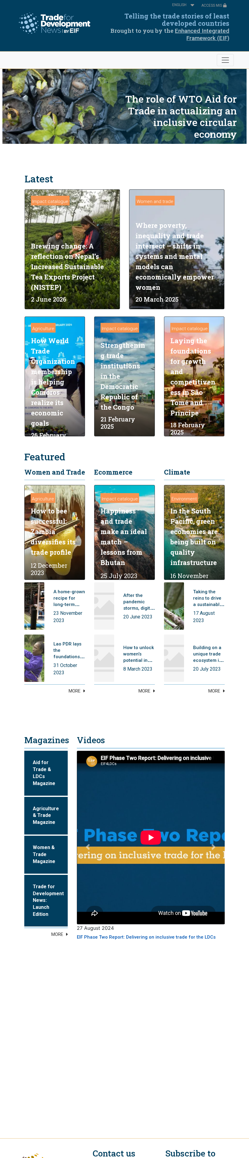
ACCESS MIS (212, 5)
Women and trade (155, 201)
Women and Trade (54, 472)
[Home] (54, 23)
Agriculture (43, 328)
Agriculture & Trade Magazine (46, 815)
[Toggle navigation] (225, 60)
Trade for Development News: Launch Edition (48, 900)
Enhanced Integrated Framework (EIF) (202, 34)
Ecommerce (113, 472)
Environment (184, 499)
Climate (177, 472)
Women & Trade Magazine (44, 854)
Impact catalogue (50, 201)
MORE (74, 691)
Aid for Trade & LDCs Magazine (44, 773)
